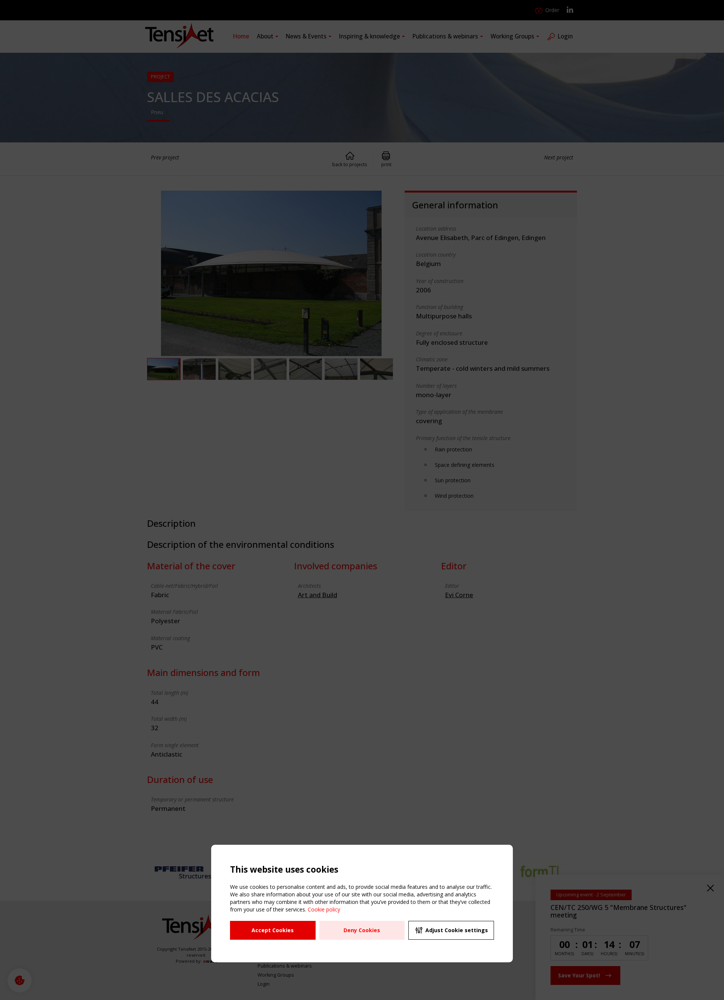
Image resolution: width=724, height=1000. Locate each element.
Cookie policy (324, 909)
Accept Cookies (273, 930)
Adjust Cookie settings (456, 930)
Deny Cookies (362, 930)
